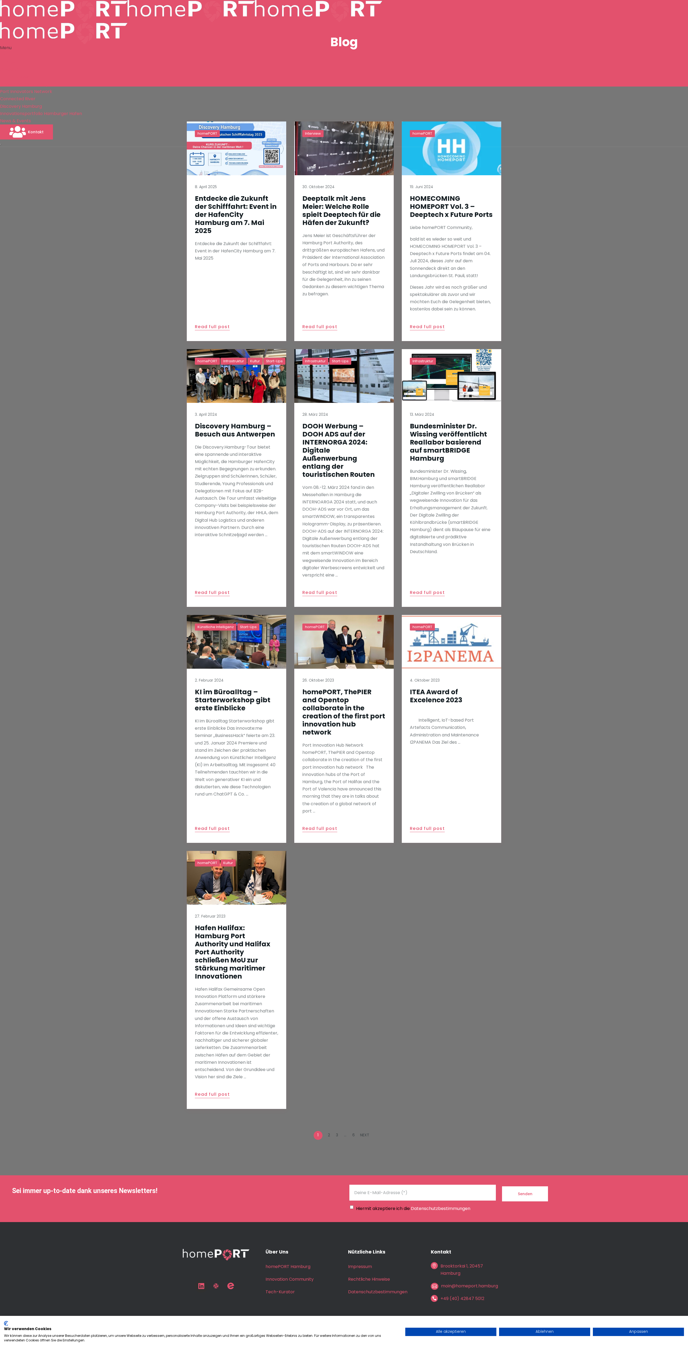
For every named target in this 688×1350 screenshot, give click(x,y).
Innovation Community (24, 84)
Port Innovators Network (26, 91)
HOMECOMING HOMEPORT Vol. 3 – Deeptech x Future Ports (451, 206)
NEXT (365, 1135)
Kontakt (36, 132)
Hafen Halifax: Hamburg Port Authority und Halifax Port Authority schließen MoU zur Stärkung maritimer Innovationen (232, 952)
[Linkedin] (201, 1286)
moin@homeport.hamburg (469, 1286)
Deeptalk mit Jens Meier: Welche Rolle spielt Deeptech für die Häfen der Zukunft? (341, 210)
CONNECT (10, 70)
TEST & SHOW (14, 77)
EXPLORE (9, 62)
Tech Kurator (14, 55)
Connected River (17, 99)
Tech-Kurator (280, 1292)
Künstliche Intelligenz (216, 626)
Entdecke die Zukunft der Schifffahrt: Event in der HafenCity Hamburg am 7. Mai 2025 (236, 214)
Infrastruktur (233, 361)
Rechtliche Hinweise (369, 1279)
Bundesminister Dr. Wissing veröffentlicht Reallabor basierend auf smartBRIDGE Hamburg (448, 442)
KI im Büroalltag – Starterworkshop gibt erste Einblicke (232, 700)
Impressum (360, 1266)
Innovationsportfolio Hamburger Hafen (41, 113)
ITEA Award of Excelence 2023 (436, 696)
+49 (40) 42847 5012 (462, 1298)
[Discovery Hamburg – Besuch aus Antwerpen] (236, 376)
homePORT (207, 361)
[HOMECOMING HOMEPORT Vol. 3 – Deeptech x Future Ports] (451, 148)
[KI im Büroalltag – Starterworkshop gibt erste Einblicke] (236, 642)
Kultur (255, 361)
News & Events (15, 121)
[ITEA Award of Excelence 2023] (451, 642)
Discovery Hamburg (21, 106)
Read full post (212, 327)
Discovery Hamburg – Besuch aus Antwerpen (235, 430)
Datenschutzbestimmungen (440, 1208)
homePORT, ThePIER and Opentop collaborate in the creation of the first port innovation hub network (343, 712)
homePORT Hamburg (288, 1266)
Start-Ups (274, 361)
